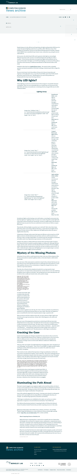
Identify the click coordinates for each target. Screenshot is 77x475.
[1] (17, 409)
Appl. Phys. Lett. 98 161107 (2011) (29, 412)
